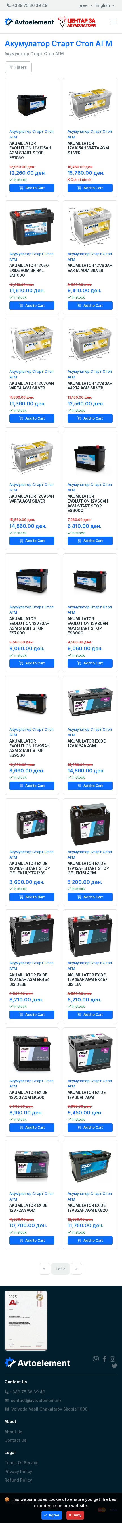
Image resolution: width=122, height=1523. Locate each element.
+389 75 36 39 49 (29, 5)
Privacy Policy (18, 1471)
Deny (76, 1515)
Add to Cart (34, 188)
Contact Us (15, 1440)
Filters (20, 67)
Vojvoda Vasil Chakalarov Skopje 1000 (48, 1409)
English (103, 5)
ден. (84, 5)
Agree (54, 1515)
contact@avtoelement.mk (36, 1400)
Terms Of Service (22, 1462)
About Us (13, 1431)
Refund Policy (18, 1480)
